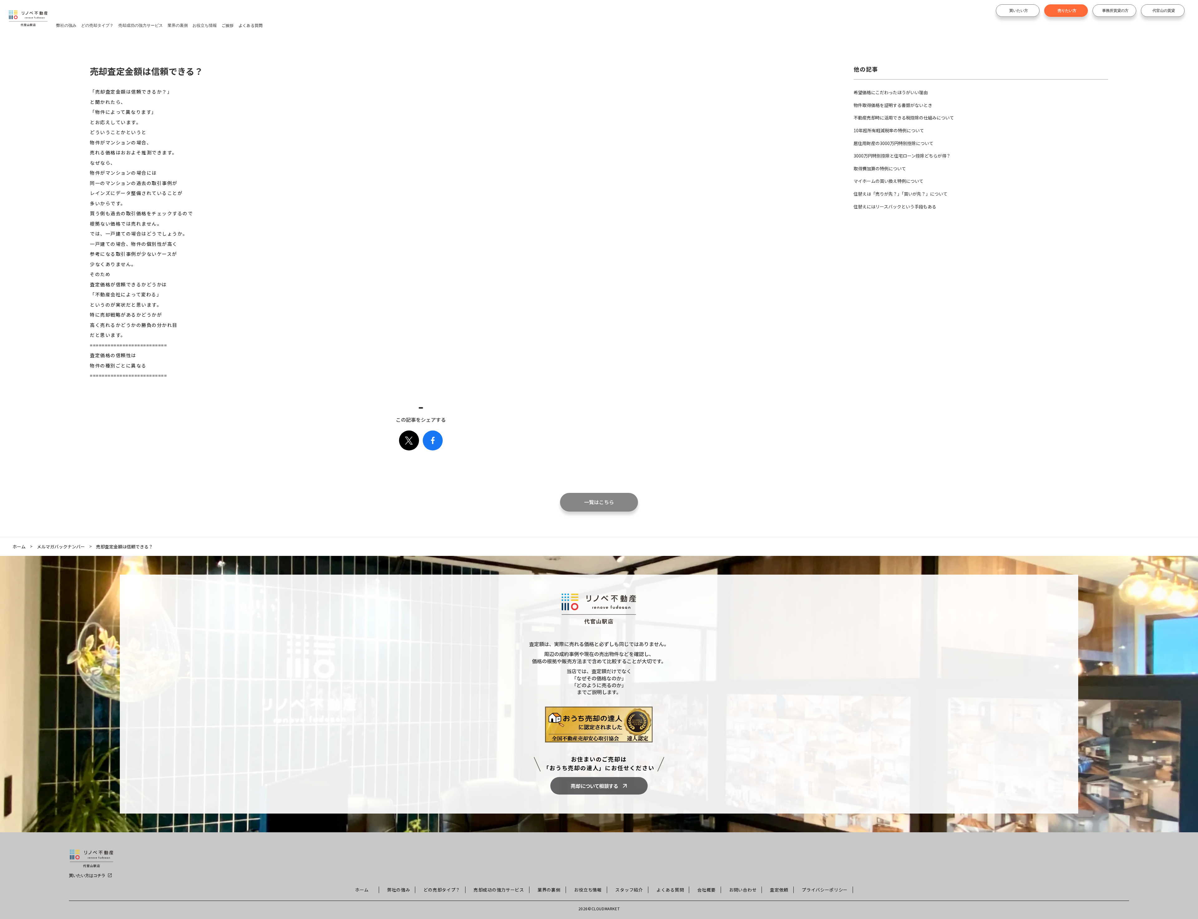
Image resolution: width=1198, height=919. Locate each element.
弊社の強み (66, 25)
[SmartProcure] (91, 861)
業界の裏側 (178, 25)
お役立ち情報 (204, 25)
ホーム (19, 546)
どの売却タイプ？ (97, 25)
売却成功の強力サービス (140, 25)
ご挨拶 (228, 25)
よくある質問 (250, 25)
